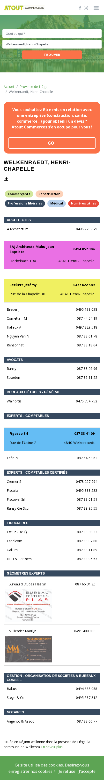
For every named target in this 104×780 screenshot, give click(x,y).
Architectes (19, 220)
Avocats (15, 360)
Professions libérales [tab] (25, 203)
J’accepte (87, 771)
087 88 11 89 (87, 550)
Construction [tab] (49, 194)
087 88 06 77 (87, 721)
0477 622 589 (84, 284)
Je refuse (67, 771)
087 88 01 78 (87, 336)
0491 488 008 (85, 631)
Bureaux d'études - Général (33, 392)
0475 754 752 (86, 401)
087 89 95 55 (87, 508)
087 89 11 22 (87, 377)
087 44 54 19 (87, 318)
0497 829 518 (86, 327)
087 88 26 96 (87, 368)
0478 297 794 (86, 481)
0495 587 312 (86, 697)
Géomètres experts (26, 573)
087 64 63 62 (87, 458)
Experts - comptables (28, 416)
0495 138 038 (86, 309)
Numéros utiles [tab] (83, 203)
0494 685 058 (86, 688)
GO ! (52, 143)
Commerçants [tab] (19, 194)
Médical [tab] (56, 203)
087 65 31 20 (85, 584)
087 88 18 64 (87, 345)
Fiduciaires (17, 523)
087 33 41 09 (84, 433)
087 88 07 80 (87, 541)
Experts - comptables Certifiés (37, 472)
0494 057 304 (84, 249)
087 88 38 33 (87, 532)
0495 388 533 (86, 490)
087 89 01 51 (87, 499)
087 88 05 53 (87, 558)
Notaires (15, 712)
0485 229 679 (86, 229)
